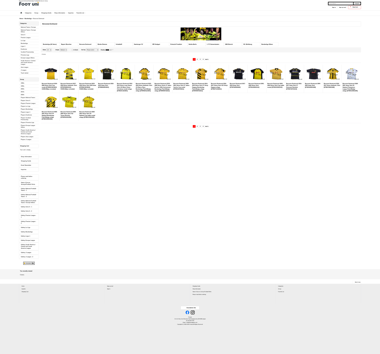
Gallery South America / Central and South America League (28, 246)
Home (23, 286)
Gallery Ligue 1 (25, 236)
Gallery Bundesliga (27, 232)
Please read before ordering (26, 177)
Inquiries (23, 169)
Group (279, 288)
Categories (280, 286)
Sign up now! (342, 7)
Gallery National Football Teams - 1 (28, 189)
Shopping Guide (26, 161)
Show (44, 49)
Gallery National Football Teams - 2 (28, 195)
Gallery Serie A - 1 (26, 207)
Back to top (357, 282)
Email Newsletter (26, 165)
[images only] (108, 50)
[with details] (112, 50)
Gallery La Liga (25, 227)
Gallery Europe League (28, 240)
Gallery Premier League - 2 (28, 222)
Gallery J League (26, 252)
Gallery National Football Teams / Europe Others (28, 201)
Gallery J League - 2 (27, 257)
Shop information (26, 156)
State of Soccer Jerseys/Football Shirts (28, 183)
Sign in (334, 7)
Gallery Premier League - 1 (28, 216)
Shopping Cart (25, 291)
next (207, 59)
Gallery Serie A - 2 (26, 211)
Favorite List (281, 291)
